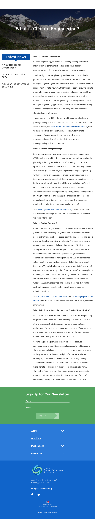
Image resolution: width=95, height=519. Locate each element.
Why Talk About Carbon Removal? (52, 296)
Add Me (42, 416)
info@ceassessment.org (41, 488)
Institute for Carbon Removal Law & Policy (68, 126)
